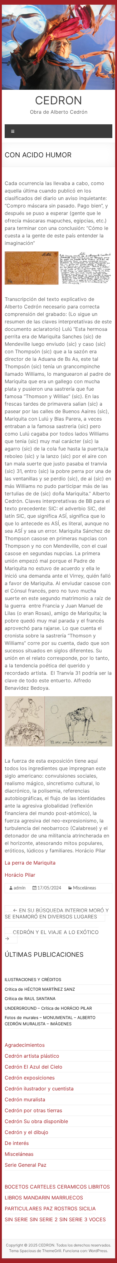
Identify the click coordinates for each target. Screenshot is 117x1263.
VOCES (97, 1219)
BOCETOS (16, 1187)
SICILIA (87, 1208)
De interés (17, 1143)
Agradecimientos (25, 1045)
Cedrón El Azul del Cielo (33, 1067)
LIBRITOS (99, 1187)
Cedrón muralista (25, 1099)
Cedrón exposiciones (30, 1078)
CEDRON (58, 100)
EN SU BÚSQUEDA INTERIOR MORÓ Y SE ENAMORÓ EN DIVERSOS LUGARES (57, 913)
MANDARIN (36, 1197)
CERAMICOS (72, 1187)
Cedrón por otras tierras (33, 1110)
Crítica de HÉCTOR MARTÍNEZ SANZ (40, 989)
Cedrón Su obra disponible (36, 1121)
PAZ (48, 1208)
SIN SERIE (16, 1219)
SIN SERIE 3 (73, 1219)
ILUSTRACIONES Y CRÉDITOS (33, 979)
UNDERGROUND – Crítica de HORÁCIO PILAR (48, 1008)
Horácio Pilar (20, 875)
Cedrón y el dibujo (26, 1132)
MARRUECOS (67, 1197)
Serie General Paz (25, 1165)
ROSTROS (65, 1208)
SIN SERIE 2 (44, 1219)
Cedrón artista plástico (32, 1056)
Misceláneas (84, 888)
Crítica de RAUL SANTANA (30, 998)
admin (20, 888)
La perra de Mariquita (30, 863)
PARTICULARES (23, 1208)
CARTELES (43, 1187)
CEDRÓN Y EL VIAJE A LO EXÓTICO (52, 935)
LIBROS (13, 1197)
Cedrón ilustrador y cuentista (39, 1088)
